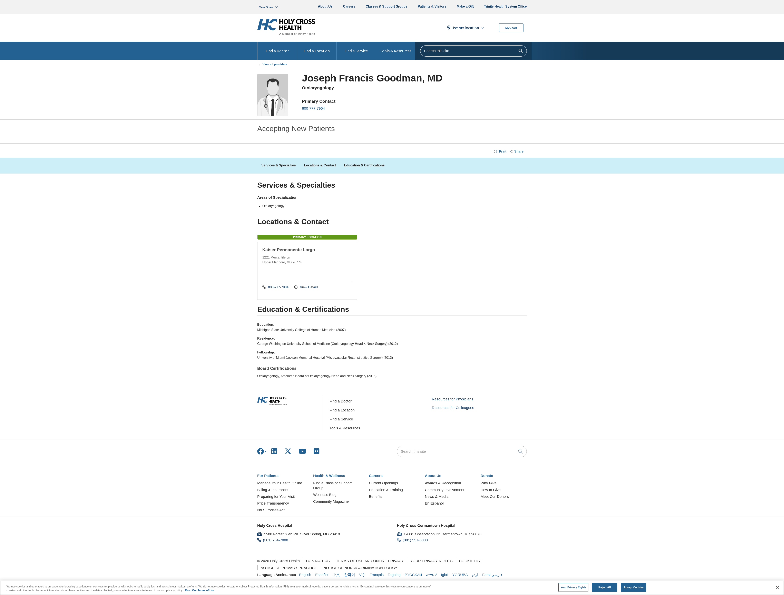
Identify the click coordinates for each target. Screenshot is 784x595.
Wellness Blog (324, 495)
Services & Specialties (278, 165)
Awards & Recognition (443, 483)
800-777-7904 (313, 108)
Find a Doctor (277, 50)
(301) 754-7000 (275, 540)
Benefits (375, 497)
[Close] (777, 587)
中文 (336, 575)
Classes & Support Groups (386, 6)
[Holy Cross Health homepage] (286, 34)
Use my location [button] (465, 28)
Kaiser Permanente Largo (288, 249)
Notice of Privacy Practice (289, 568)
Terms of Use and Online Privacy (370, 561)
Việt (362, 575)
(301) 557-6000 (415, 540)
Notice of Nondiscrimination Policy (360, 568)
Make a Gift (465, 6)
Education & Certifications (364, 165)
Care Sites (266, 7)
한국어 (349, 575)
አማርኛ (431, 575)
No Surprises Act (271, 510)
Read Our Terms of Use (199, 590)
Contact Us (318, 561)
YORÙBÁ (460, 575)
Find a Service (356, 50)
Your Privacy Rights (431, 561)
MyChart (511, 27)
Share (518, 151)
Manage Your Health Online (279, 483)
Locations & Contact (320, 165)
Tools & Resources (395, 50)
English (305, 575)
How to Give (491, 490)
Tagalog (394, 575)
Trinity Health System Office (505, 6)
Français (377, 575)
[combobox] (473, 51)
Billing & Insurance (272, 490)
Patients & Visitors (432, 6)
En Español (434, 503)
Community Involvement (444, 490)
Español (322, 575)
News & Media (437, 497)
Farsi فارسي (492, 575)
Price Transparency (273, 503)
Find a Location (317, 50)
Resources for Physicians (452, 399)
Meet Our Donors (495, 497)
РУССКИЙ (413, 575)
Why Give (489, 483)
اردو (475, 575)
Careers (349, 6)
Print (502, 151)
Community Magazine (331, 501)
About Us (325, 6)
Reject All (604, 587)
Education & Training (386, 490)
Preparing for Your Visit (276, 497)
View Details (308, 287)
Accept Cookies (634, 587)
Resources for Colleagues (453, 408)
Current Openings (383, 483)
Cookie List (470, 561)
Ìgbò (444, 575)
